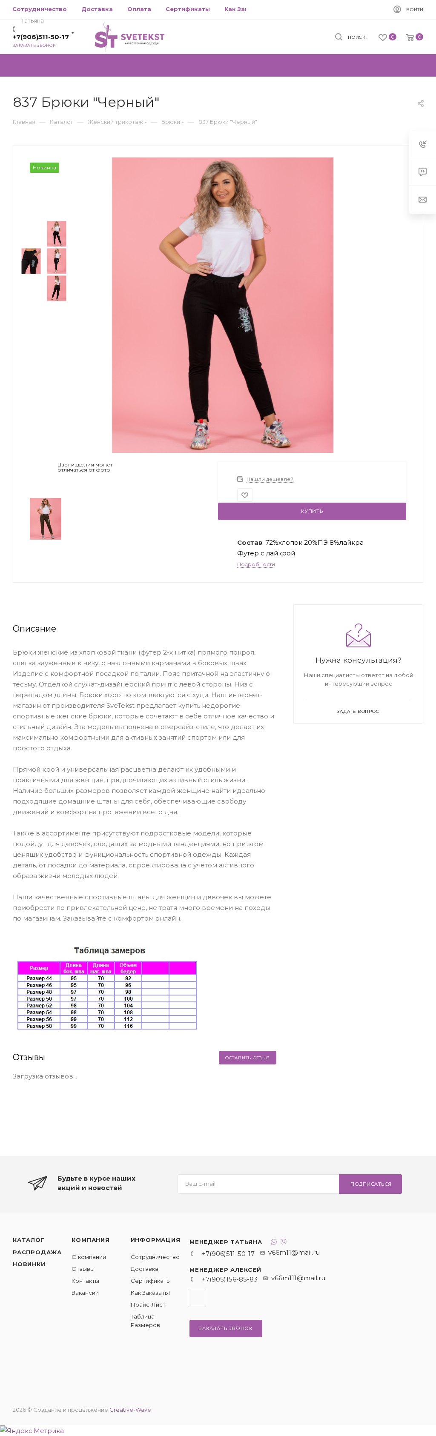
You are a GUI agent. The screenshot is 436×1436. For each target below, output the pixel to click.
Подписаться (371, 1184)
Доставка (144, 1268)
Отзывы (83, 1268)
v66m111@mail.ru (298, 1278)
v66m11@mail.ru (294, 1252)
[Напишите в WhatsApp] (274, 1243)
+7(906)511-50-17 (41, 37)
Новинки (29, 1264)
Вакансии (85, 1292)
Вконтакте (197, 1298)
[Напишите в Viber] (284, 1243)
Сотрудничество (155, 1256)
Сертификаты (151, 1280)
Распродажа (37, 1252)
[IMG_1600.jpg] (222, 304)
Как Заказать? (151, 1292)
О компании (89, 1256)
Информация (156, 1239)
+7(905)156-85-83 (230, 1279)
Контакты (85, 1280)
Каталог (29, 1239)
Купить (312, 511)
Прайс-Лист (148, 1304)
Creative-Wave (130, 1409)
